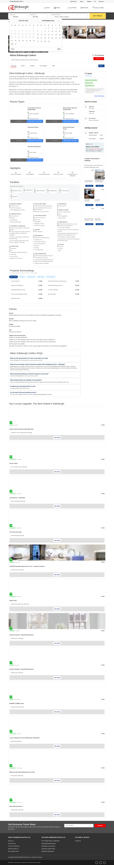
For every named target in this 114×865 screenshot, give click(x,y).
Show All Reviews (99, 96)
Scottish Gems (46, 368)
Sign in (81, 1)
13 (37, 34)
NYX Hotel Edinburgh (87, 200)
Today (12, 49)
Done (59, 49)
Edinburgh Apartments (48, 851)
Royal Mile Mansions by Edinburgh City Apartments (98, 219)
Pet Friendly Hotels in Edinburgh (50, 841)
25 (19, 40)
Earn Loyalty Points (13, 851)
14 (41, 34)
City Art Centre (47, 366)
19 (59, 34)
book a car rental (95, 149)
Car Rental (72, 7)
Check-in (12, 15)
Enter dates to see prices (35, 121)
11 (56, 31)
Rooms (23, 66)
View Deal (89, 186)
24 (15, 40)
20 (37, 38)
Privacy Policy (12, 844)
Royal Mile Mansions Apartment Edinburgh (97, 200)
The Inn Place (14, 463)
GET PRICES (97, 16)
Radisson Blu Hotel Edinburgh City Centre (22, 772)
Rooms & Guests (56, 15)
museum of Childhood (36, 368)
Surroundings (43, 66)
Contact (101, 7)
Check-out (33, 15)
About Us (11, 841)
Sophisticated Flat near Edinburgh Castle (99, 181)
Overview (13, 66)
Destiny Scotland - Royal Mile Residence (22, 635)
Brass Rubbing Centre (24, 368)
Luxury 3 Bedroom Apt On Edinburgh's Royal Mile (24, 738)
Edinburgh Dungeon (55, 368)
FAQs (53, 66)
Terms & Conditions (13, 846)
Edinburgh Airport (93, 135)
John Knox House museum (16, 370)
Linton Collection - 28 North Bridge (89, 181)
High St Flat (13, 600)
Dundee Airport (92, 138)
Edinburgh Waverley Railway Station (60, 366)
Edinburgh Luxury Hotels (48, 846)
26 (22, 40)
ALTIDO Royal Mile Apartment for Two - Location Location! (27, 566)
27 (26, 40)
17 (52, 34)
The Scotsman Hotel (16, 532)
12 (59, 31)
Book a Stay (99, 59)
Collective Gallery (65, 368)
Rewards (85, 7)
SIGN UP (100, 825)
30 (12, 44)
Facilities (32, 66)
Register (89, 1)
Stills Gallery (74, 368)
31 (15, 44)
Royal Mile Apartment (16, 806)
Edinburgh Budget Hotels (49, 844)
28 (30, 40)
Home (48, 7)
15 (45, 34)
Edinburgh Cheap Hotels (48, 849)
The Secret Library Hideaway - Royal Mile (89, 219)
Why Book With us (13, 849)
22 (45, 38)
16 (48, 34)
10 (52, 31)
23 (12, 40)
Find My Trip (73, 1)
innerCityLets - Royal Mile (17, 497)
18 (56, 34)
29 (33, 40)
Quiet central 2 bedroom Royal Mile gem (21, 429)
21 (41, 38)
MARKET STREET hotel (17, 703)
